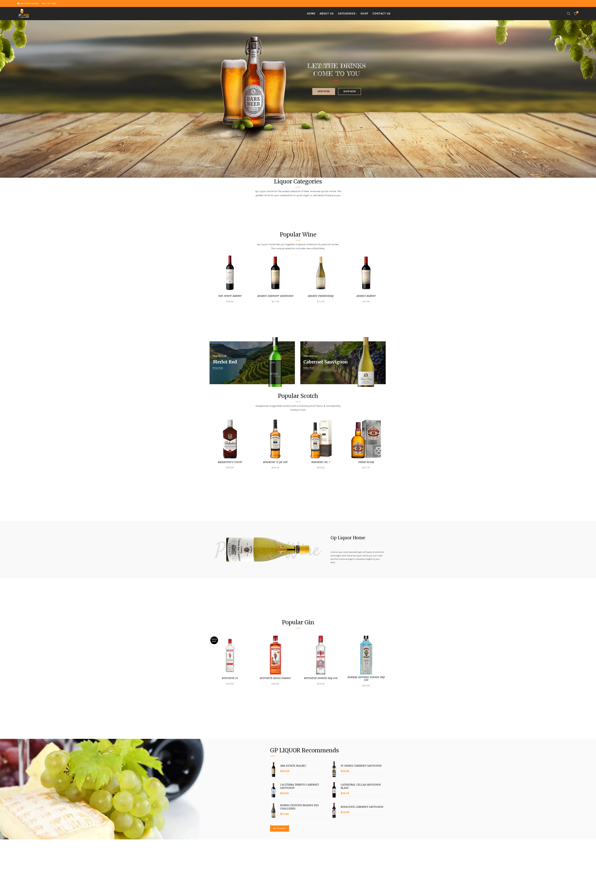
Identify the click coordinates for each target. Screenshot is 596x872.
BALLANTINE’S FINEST (230, 462)
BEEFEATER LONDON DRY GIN (320, 678)
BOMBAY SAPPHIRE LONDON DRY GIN (366, 679)
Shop (364, 13)
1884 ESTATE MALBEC (230, 296)
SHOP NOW (349, 82)
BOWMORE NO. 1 (320, 462)
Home (311, 13)
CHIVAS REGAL (366, 462)
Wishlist (577, 12)
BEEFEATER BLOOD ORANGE (275, 678)
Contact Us (381, 13)
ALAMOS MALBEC (366, 296)
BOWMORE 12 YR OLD (275, 462)
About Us (327, 13)
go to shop (279, 828)
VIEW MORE (323, 82)
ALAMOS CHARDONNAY (321, 296)
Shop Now (218, 368)
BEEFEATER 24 (230, 678)
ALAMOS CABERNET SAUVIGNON (275, 296)
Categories (347, 13)
